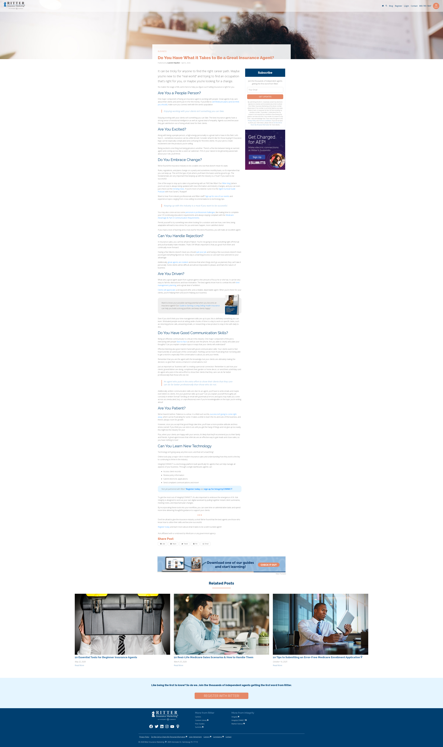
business (162, 51)
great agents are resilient (178, 262)
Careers (207, 737)
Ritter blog (226, 183)
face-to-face (182, 341)
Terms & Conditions (265, 121)
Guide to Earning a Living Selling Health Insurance (199, 305)
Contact (228, 737)
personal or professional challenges (200, 212)
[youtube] (172, 728)
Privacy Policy (252, 121)
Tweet (186, 544)
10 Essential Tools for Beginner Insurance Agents (106, 657)
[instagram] (167, 728)
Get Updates (265, 96)
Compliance (217, 737)
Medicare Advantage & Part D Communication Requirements (196, 216)
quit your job (201, 252)
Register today (193, 489)
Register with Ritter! (221, 696)
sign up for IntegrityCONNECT (218, 489)
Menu (436, 7)
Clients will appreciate (166, 290)
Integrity (235, 717)
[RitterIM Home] (383, 6)
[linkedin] (162, 728)
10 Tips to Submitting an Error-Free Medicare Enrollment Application (316, 657)
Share (174, 544)
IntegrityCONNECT (238, 720)
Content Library (201, 720)
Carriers (198, 717)
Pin (196, 544)
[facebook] (151, 728)
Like (164, 544)
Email (206, 544)
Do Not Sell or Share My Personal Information (266, 124)
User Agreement (195, 737)
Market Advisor (237, 724)
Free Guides (200, 724)
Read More (79, 665)
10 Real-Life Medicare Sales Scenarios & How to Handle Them (213, 657)
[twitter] (156, 728)
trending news (178, 189)
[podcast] (177, 728)
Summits (198, 727)
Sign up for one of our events (217, 196)
